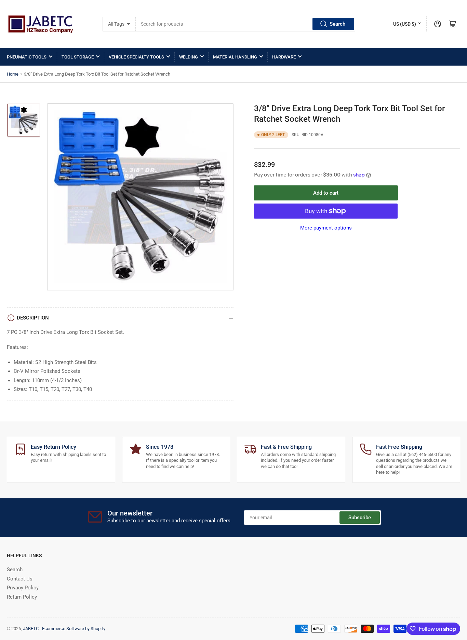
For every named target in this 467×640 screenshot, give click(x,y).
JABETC (31, 628)
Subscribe (359, 517)
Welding (188, 57)
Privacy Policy (23, 588)
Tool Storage (78, 57)
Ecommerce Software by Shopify (73, 628)
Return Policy (22, 597)
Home (12, 74)
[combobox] (245, 24)
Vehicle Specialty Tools (136, 57)
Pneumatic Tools (26, 57)
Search (337, 24)
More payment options (326, 228)
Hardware (284, 57)
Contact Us (19, 579)
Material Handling (235, 57)
